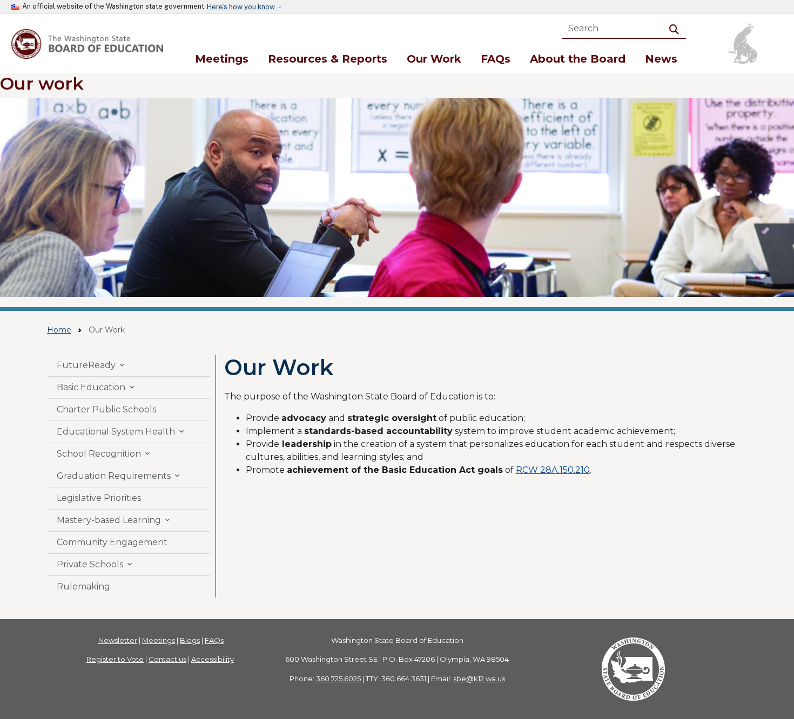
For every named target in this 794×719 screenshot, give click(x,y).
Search (676, 28)
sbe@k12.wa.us (479, 678)
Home (59, 330)
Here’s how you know (242, 7)
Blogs (190, 640)
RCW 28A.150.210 (553, 470)
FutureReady (91, 365)
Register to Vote (115, 659)
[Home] (88, 44)
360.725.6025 (338, 678)
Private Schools (95, 564)
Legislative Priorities (99, 498)
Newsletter (117, 640)
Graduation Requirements (119, 476)
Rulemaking (83, 586)
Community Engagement (112, 542)
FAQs (495, 58)
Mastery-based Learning (114, 520)
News (661, 58)
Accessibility (212, 659)
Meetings (221, 58)
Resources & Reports (327, 58)
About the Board (577, 58)
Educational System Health (121, 431)
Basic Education (96, 387)
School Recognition (104, 454)
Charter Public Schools (106, 409)
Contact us (167, 659)
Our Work (434, 58)
